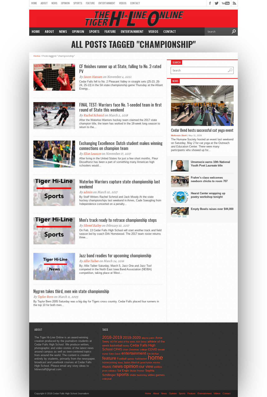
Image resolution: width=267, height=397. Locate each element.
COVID (152, 349)
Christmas (134, 349)
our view (146, 366)
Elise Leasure (92, 153)
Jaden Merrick (131, 362)
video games (156, 375)
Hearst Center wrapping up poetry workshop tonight (208, 195)
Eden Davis (115, 354)
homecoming (109, 362)
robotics (112, 370)
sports (123, 374)
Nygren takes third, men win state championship (71, 291)
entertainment (133, 353)
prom (104, 370)
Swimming (142, 375)
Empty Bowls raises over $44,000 (212, 209)
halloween (141, 358)
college (143, 349)
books (126, 345)
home (155, 357)
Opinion (65, 3)
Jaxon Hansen (92, 77)
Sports (77, 3)
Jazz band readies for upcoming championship (115, 255)
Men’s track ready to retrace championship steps (118, 219)
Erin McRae (153, 354)
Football (122, 358)
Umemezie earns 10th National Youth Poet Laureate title (210, 163)
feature (109, 358)
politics (158, 366)
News (54, 3)
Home (34, 3)
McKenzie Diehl (179, 135)
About (44, 3)
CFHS (117, 349)
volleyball (106, 379)
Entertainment (106, 3)
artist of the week (126, 341)
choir (125, 349)
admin (87, 192)
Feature (90, 3)
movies (156, 362)
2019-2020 (132, 337)
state (133, 375)
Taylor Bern (45, 296)
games (130, 359)
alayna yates (148, 338)
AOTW (113, 341)
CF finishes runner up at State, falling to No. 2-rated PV (120, 69)
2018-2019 (112, 337)
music (107, 367)
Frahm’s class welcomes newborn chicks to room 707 (209, 179)
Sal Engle (123, 370)
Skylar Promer (137, 370)
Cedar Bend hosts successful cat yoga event (202, 130)
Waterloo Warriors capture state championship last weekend (119, 184)
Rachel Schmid (93, 115)
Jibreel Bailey (92, 225)
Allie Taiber (91, 261)
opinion (131, 366)
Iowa (120, 362)
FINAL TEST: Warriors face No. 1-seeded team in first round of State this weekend (120, 107)
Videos (122, 3)
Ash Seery (141, 341)
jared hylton (146, 362)
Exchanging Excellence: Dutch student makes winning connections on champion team (120, 146)
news (117, 366)
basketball (116, 345)
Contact (135, 3)
